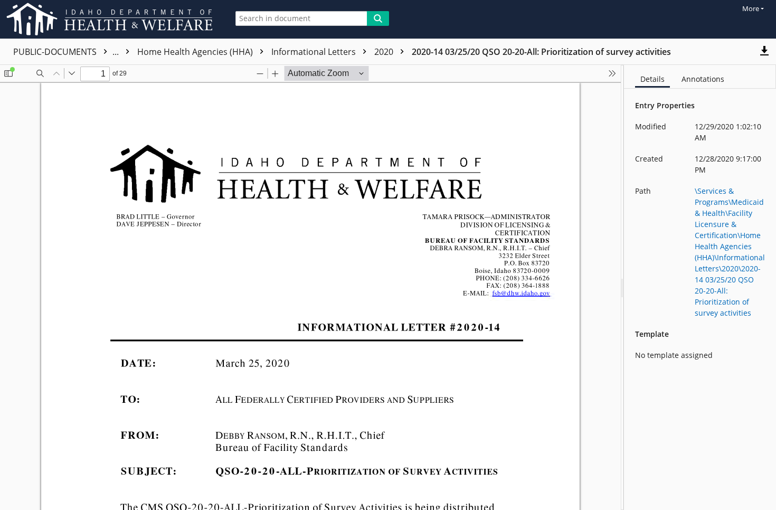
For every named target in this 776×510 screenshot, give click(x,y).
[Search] (378, 18)
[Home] (111, 19)
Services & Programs (179, 52)
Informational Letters (652, 52)
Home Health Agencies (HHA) (534, 52)
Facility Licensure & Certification (394, 52)
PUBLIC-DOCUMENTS (67, 52)
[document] (700, 287)
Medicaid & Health (276, 52)
